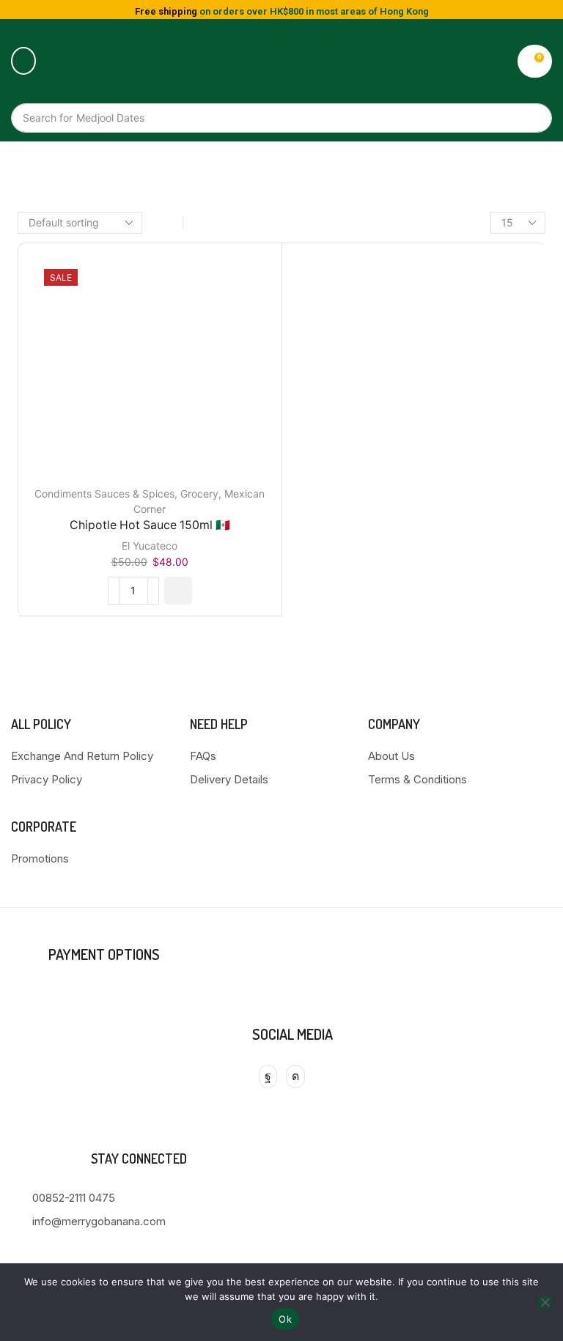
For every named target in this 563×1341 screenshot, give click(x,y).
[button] (23, 61)
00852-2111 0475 (73, 1198)
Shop (297, 165)
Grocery (199, 493)
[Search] (533, 118)
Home (259, 165)
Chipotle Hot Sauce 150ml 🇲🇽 (150, 525)
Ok (285, 1319)
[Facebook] (268, 1076)
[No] (544, 1302)
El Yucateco (149, 545)
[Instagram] (295, 1076)
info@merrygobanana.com (99, 1221)
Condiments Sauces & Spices (104, 493)
